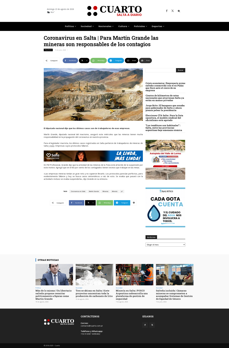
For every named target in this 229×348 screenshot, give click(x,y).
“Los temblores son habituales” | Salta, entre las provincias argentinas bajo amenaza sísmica (164, 128)
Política (48, 50)
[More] (134, 202)
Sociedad (79, 288)
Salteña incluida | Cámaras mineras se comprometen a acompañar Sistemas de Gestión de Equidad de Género (174, 294)
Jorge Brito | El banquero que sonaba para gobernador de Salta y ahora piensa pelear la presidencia (165, 108)
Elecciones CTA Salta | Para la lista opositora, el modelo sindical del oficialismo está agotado (164, 118)
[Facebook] (166, 11)
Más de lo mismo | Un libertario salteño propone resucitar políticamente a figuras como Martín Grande (54, 294)
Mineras (105, 191)
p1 (122, 191)
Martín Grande (94, 191)
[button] (179, 11)
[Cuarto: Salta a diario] (114, 11)
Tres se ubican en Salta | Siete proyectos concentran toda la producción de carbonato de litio (94, 293)
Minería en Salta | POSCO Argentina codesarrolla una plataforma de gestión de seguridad (132, 294)
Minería (114, 191)
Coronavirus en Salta (78, 191)
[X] (172, 11)
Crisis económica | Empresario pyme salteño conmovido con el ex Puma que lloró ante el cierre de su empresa (165, 87)
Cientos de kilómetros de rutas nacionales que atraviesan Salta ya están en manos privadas (165, 98)
